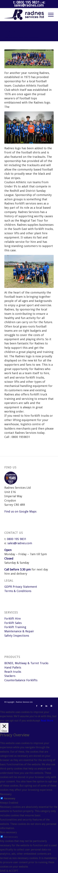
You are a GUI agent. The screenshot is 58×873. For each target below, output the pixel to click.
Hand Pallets (12, 667)
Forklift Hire (12, 618)
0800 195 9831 (16, 539)
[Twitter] (41, 706)
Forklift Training (15, 627)
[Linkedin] (46, 706)
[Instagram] (51, 706)
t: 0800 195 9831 (26, 2)
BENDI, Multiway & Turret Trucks (26, 663)
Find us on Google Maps (20, 511)
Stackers (9, 676)
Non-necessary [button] (8, 832)
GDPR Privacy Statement (20, 586)
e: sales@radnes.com (29, 3)
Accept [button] (36, 720)
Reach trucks (12, 671)
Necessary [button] (6, 794)
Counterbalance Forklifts (20, 680)
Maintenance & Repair (19, 631)
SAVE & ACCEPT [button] (9, 870)
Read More (47, 720)
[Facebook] (36, 706)
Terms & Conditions (17, 591)
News (26, 35)
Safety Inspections (16, 635)
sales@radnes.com (19, 543)
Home (18, 35)
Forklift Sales (13, 623)
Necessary (9, 798)
